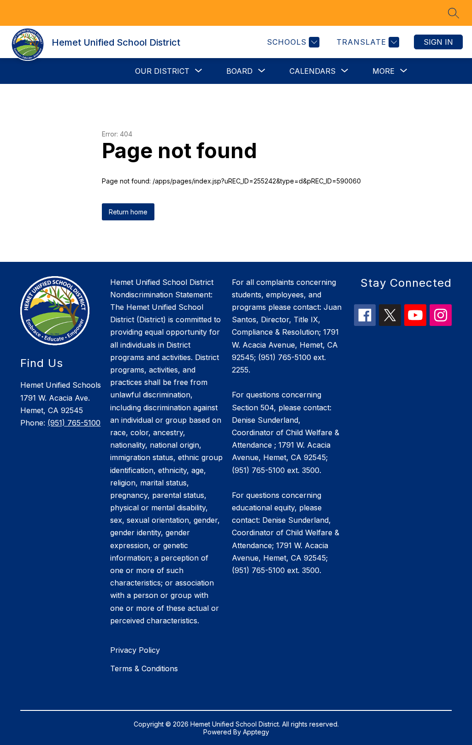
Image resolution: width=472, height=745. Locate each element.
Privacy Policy (135, 650)
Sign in (438, 42)
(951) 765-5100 (73, 422)
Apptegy (256, 732)
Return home (128, 212)
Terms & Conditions (144, 668)
